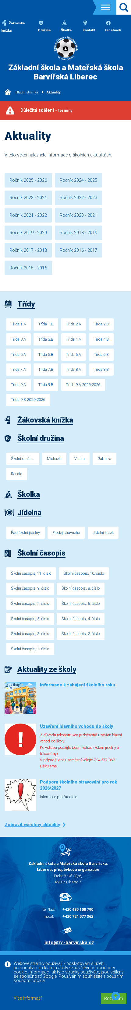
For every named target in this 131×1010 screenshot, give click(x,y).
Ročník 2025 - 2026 (28, 180)
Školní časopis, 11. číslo (31, 573)
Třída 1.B (45, 324)
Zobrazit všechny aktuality (32, 824)
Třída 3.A (18, 339)
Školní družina (22, 458)
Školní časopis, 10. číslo (84, 573)
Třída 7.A (18, 369)
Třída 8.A (73, 369)
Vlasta (79, 458)
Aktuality (54, 92)
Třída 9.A (18, 384)
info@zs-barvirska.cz (69, 942)
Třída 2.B (101, 324)
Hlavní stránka (26, 92)
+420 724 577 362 (77, 916)
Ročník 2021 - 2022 (28, 215)
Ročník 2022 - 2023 (78, 197)
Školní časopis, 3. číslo (30, 633)
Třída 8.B (101, 369)
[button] (115, 996)
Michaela (54, 458)
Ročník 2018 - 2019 (78, 232)
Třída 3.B (45, 339)
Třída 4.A (73, 339)
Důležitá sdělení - (46, 110)
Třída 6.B (101, 354)
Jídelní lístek (103, 532)
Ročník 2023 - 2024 (28, 197)
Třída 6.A (73, 354)
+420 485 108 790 (77, 909)
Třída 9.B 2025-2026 (28, 399)
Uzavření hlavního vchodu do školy (76, 726)
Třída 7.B (45, 369)
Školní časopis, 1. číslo (30, 649)
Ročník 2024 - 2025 (78, 180)
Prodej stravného (66, 532)
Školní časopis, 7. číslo (30, 603)
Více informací (28, 998)
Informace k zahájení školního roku (77, 685)
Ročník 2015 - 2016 (28, 268)
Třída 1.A (18, 324)
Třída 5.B (45, 354)
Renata (16, 474)
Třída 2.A (73, 324)
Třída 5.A (18, 354)
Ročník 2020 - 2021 (78, 215)
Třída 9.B (45, 384)
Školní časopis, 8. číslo (81, 588)
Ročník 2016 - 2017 (78, 250)
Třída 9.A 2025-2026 (83, 384)
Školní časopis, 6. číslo (81, 603)
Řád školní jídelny (25, 532)
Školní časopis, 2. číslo (81, 633)
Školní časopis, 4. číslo (81, 618)
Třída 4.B (101, 339)
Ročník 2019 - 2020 (28, 232)
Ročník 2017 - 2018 (28, 250)
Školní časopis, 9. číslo (30, 588)
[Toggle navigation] (105, 7)
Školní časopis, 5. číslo (30, 618)
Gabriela (104, 458)
